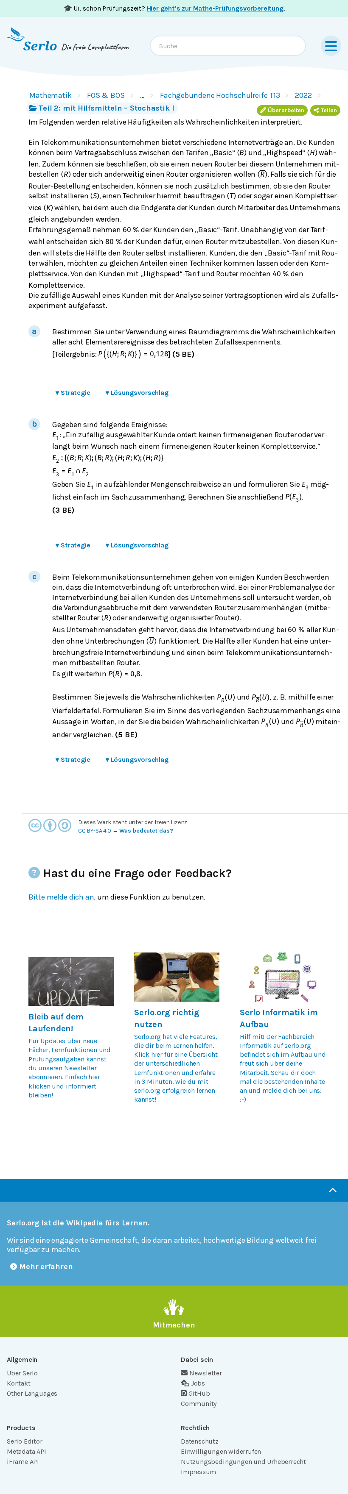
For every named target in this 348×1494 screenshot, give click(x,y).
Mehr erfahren (46, 1266)
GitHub (199, 1393)
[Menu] (331, 46)
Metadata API (26, 1451)
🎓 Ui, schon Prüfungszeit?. (174, 8)
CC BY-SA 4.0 (94, 830)
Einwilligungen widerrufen (221, 1451)
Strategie (73, 393)
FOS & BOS (106, 95)
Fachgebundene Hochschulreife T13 (220, 95)
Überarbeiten (286, 110)
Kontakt (19, 1383)
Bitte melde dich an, (61, 897)
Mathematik (50, 95)
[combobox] (228, 46)
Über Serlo (22, 1373)
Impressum (198, 1472)
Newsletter (205, 1373)
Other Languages (32, 1393)
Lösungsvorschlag (137, 393)
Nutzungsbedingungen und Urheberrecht (243, 1462)
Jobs (198, 1383)
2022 (303, 95)
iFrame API (23, 1462)
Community (198, 1404)
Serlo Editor (24, 1441)
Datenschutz (200, 1441)
